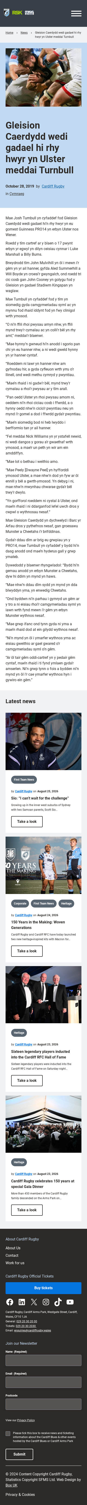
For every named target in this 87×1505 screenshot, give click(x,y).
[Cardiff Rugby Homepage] (19, 13)
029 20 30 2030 (26, 1326)
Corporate (20, 903)
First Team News (24, 779)
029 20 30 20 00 (26, 1321)
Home (9, 32)
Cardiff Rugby (53, 186)
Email (16, 1373)
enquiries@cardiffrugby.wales (32, 1330)
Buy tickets (43, 1288)
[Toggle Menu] (76, 13)
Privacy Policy (26, 1420)
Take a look (30, 823)
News (24, 32)
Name (16, 1351)
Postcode (11, 1395)
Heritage (66, 903)
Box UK (11, 1485)
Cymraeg (17, 194)
